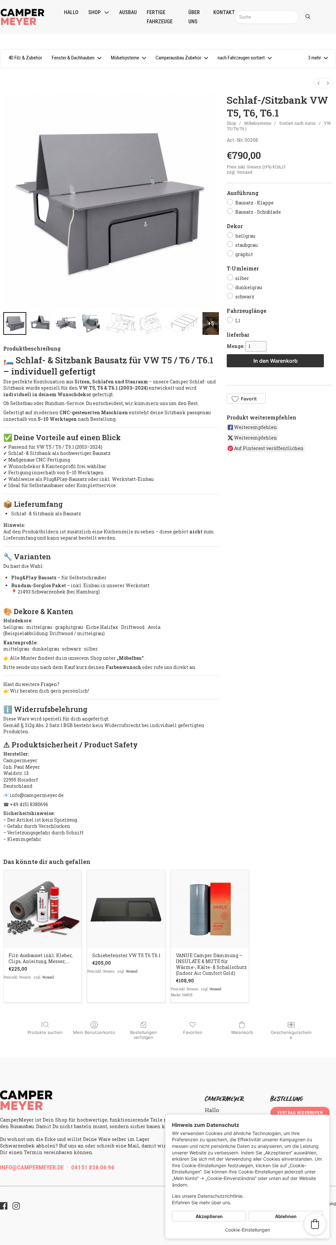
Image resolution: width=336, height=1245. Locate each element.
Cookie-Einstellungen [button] (247, 1230)
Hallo (71, 12)
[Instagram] (16, 1206)
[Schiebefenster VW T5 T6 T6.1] (126, 909)
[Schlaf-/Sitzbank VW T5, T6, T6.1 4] (120, 323)
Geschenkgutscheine (291, 1035)
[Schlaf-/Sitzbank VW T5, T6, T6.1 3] (91, 323)
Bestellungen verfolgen (143, 1035)
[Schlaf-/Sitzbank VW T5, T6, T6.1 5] (150, 323)
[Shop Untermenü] (106, 12)
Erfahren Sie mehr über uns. (201, 1202)
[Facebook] (4, 1206)
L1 (237, 320)
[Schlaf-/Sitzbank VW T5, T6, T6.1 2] (65, 323)
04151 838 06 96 (93, 1167)
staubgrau (246, 245)
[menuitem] (318, 83)
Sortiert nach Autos (297, 123)
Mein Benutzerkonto (94, 1032)
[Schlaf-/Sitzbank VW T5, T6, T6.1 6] (182, 323)
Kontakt (224, 12)
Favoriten (192, 1032)
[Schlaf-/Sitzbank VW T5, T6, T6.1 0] (14, 323)
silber (242, 278)
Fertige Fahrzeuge (160, 16)
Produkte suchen (45, 1032)
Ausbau (128, 12)
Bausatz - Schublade (258, 212)
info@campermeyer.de (32, 1167)
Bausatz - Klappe (254, 203)
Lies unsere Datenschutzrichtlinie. (208, 1196)
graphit (244, 254)
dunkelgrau (248, 287)
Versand (244, 172)
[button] (317, 58)
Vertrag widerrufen (300, 1112)
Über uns (194, 16)
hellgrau (245, 235)
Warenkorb (242, 1032)
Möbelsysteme (257, 123)
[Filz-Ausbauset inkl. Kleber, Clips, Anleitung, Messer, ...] (42, 909)
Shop (94, 12)
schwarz (244, 296)
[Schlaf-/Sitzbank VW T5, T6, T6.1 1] (40, 323)
